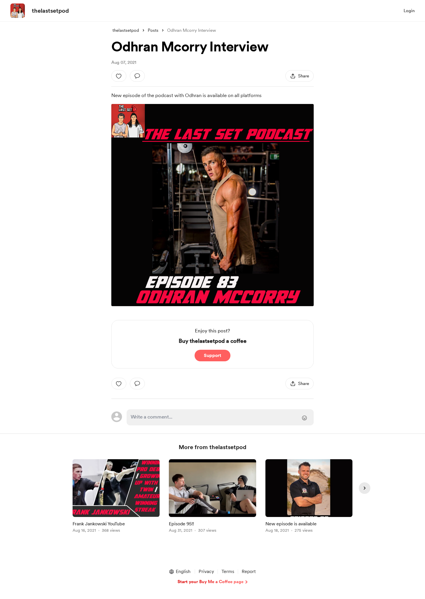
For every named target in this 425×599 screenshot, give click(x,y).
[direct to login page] (220, 417)
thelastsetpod (50, 10)
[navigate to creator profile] (17, 10)
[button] (179, 571)
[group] (116, 497)
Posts (153, 30)
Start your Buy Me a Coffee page (210, 581)
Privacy (206, 571)
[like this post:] (118, 76)
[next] (364, 488)
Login (409, 10)
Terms (227, 571)
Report (249, 571)
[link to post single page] (116, 497)
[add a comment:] (137, 76)
